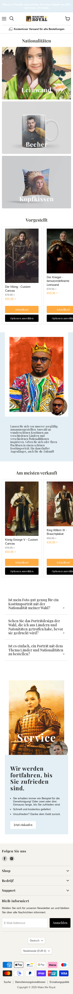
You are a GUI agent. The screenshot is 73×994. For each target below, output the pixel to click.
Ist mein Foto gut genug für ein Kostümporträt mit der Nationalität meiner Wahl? (33, 603)
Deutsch (34, 940)
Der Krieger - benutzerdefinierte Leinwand (58, 280)
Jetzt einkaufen (23, 825)
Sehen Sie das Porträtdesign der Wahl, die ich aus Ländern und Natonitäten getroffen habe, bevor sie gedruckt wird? (35, 627)
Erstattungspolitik (59, 982)
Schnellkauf (21, 309)
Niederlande (34, 950)
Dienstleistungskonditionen (30, 982)
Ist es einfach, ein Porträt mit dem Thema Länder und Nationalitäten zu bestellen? (35, 650)
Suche (7, 982)
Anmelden (60, 923)
